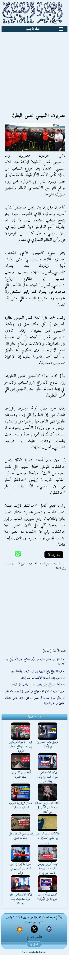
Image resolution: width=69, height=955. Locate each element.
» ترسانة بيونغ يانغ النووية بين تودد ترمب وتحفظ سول (37, 671)
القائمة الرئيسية (33, 29)
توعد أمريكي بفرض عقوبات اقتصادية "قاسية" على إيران (47, 869)
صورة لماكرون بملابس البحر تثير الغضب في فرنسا (20, 869)
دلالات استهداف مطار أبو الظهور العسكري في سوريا (47, 838)
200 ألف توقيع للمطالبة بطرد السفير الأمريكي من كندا (47, 808)
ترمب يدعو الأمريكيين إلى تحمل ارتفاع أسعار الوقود (20, 746)
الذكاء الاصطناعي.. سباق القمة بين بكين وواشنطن (47, 777)
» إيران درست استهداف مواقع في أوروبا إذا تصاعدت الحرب (34, 691)
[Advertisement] (34, 68)
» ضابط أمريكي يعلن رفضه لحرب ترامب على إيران (38, 684)
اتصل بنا (34, 944)
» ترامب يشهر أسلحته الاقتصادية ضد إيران (43, 678)
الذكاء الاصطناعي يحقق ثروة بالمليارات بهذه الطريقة (20, 899)
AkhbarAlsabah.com (34, 952)
